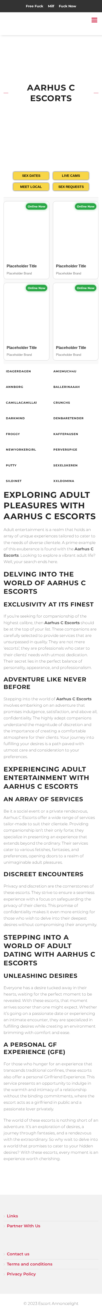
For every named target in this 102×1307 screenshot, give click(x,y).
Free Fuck (34, 6)
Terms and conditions (29, 1264)
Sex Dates (31, 176)
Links (12, 1216)
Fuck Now (67, 6)
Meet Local (31, 187)
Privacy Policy (21, 1274)
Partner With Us (23, 1226)
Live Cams (71, 176)
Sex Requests (71, 187)
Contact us (18, 1254)
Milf (51, 6)
